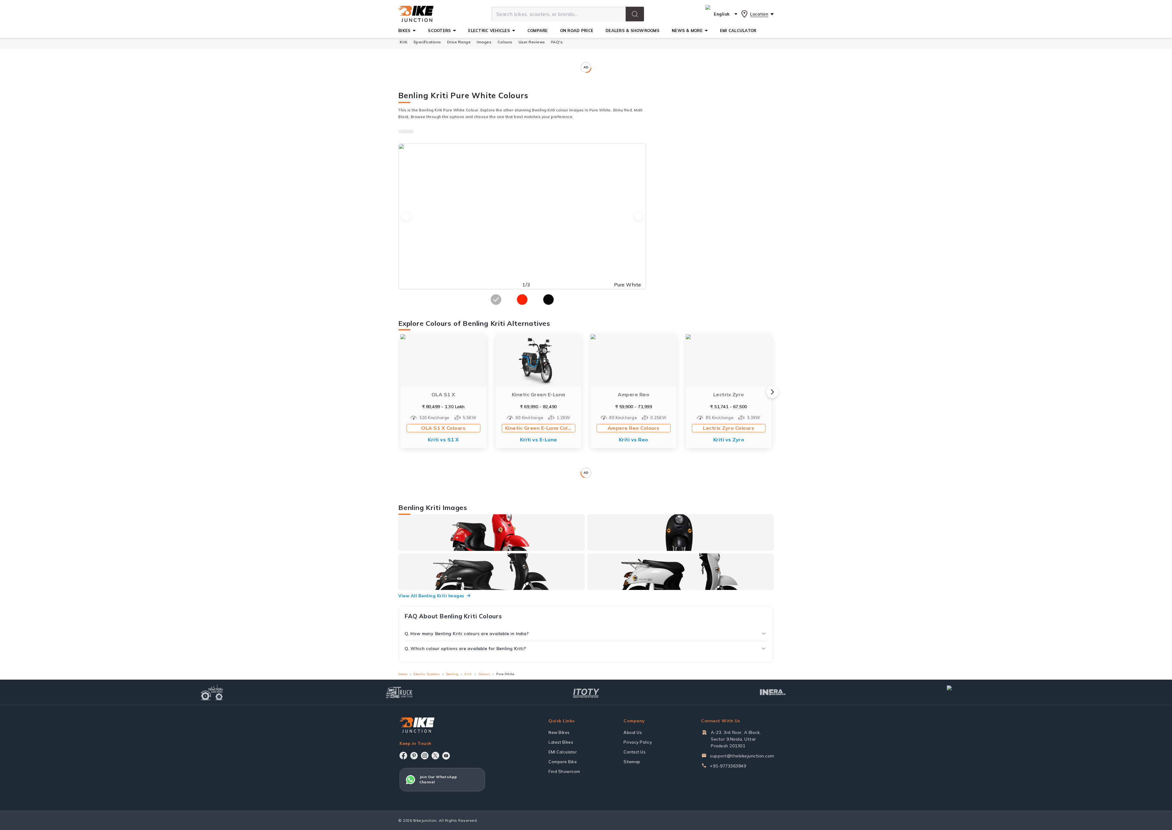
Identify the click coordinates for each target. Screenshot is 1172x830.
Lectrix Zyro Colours (728, 413)
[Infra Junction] (773, 747)
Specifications (427, 42)
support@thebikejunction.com (742, 811)
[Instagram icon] (425, 811)
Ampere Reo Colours (634, 413)
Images (484, 42)
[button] (635, 14)
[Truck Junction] (399, 747)
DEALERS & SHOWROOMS (633, 30)
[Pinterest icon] (414, 811)
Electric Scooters (427, 729)
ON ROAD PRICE (576, 30)
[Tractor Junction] (212, 747)
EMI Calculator (562, 807)
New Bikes (559, 787)
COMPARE (537, 30)
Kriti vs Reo (633, 425)
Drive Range (459, 42)
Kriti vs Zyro (728, 425)
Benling (452, 729)
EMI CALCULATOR (738, 30)
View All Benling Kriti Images (431, 650)
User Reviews (532, 42)
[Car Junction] (960, 747)
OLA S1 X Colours (443, 413)
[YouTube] (446, 811)
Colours (484, 729)
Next (638, 202)
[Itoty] (586, 747)
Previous (406, 202)
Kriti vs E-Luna (538, 425)
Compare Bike (562, 816)
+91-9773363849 (728, 821)
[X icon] (435, 811)
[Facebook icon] (403, 811)
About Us (633, 787)
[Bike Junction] (415, 14)
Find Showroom (564, 826)
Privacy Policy (638, 797)
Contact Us (635, 807)
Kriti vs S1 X (443, 425)
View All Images (713, 608)
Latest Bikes (560, 797)
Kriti (403, 42)
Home (402, 729)
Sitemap (632, 816)
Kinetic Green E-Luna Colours (540, 413)
